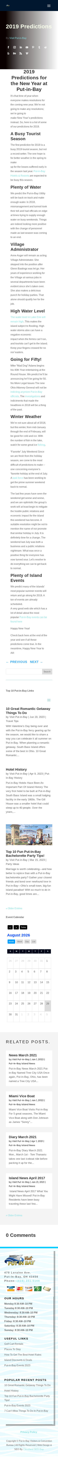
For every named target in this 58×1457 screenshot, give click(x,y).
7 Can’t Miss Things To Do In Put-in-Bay (26, 1411)
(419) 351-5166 (28, 1281)
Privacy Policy (28, 1432)
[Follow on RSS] (20, 53)
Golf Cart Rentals (13, 1344)
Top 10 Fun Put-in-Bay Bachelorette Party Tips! (25, 854)
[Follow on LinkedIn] (20, 47)
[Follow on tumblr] (39, 47)
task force (18, 478)
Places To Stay (12, 1349)
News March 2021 (23, 1055)
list (33, 942)
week (19, 942)
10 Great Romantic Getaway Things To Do (27, 1385)
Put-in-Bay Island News (22, 1063)
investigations (32, 396)
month (11, 942)
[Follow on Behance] (14, 53)
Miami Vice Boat (22, 1096)
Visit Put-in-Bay (17, 38)
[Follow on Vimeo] (26, 53)
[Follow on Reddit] (45, 47)
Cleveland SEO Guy (33, 1449)
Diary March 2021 (23, 1137)
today (23, 927)
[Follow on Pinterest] (33, 47)
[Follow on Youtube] (26, 47)
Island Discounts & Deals (18, 1360)
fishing (41, 445)
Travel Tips (12, 721)
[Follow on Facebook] (8, 47)
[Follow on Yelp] (8, 53)
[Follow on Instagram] (14, 47)
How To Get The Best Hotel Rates (22, 1354)
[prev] (10, 927)
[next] (16, 927)
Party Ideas (12, 864)
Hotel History (16, 769)
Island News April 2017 (27, 1178)
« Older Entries (14, 908)
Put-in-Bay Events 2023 (17, 1365)
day (27, 942)
